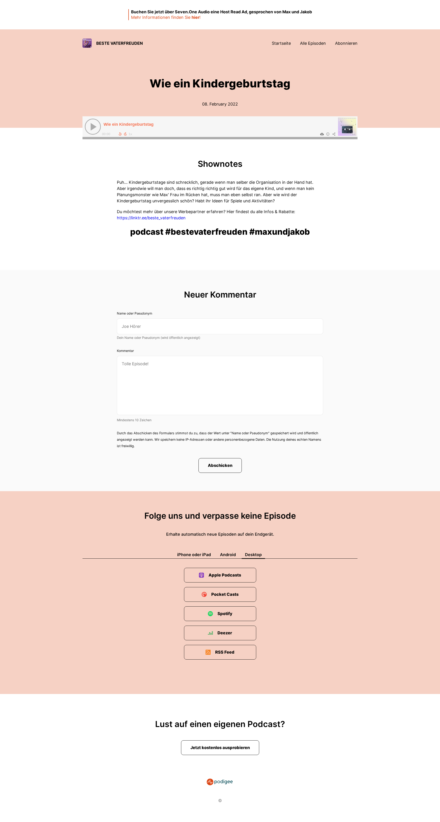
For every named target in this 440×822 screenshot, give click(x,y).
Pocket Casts (225, 594)
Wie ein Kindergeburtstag (129, 124)
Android (228, 554)
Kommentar (125, 351)
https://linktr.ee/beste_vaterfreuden (151, 217)
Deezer (224, 632)
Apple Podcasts (225, 575)
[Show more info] (328, 134)
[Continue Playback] (93, 127)
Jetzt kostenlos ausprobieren (220, 747)
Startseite (281, 43)
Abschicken (220, 465)
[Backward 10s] (120, 134)
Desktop (253, 554)
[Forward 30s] (125, 134)
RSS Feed (224, 652)
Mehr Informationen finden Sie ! (166, 17)
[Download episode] (322, 134)
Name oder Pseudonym (134, 313)
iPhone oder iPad (194, 554)
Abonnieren (346, 43)
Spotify (224, 613)
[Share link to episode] (334, 134)
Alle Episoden (313, 43)
